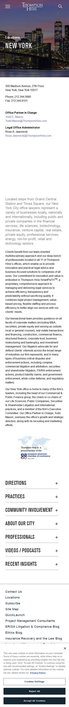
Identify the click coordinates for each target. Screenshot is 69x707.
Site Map (12, 609)
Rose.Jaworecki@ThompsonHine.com (28, 135)
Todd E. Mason (14, 116)
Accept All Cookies (34, 701)
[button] (8, 6)
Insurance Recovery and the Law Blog (33, 638)
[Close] (65, 648)
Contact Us (13, 591)
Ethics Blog (13, 632)
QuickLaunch (15, 615)
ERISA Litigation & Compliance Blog (32, 626)
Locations (12, 597)
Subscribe (12, 603)
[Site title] (32, 6)
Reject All (34, 691)
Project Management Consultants (30, 621)
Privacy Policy (38, 673)
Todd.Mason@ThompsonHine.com (26, 120)
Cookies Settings (34, 681)
